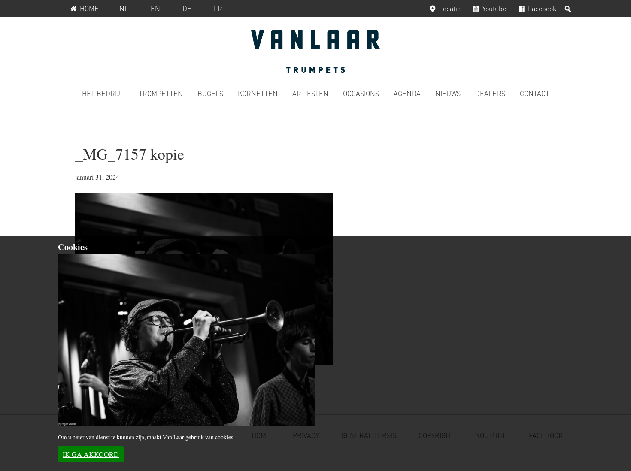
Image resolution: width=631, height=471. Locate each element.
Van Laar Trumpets (315, 51)
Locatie (450, 8)
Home (89, 8)
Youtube (494, 8)
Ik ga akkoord (91, 454)
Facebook (542, 8)
